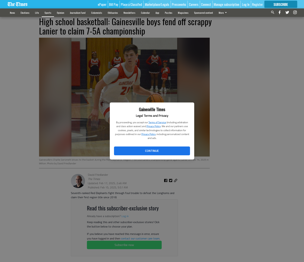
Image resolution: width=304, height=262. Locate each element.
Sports (48, 12)
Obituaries (113, 12)
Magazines (183, 12)
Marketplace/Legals (157, 4)
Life (37, 12)
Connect (206, 4)
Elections (25, 12)
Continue (152, 151)
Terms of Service (157, 122)
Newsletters (129, 12)
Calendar (145, 12)
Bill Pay (113, 4)
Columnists (96, 12)
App (157, 12)
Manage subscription (226, 4)
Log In (245, 4)
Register (257, 4)
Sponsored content (203, 12)
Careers (193, 4)
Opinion (60, 12)
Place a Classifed (131, 4)
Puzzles (168, 12)
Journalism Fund (78, 12)
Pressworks (179, 4)
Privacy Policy (154, 126)
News (12, 12)
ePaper (102, 4)
